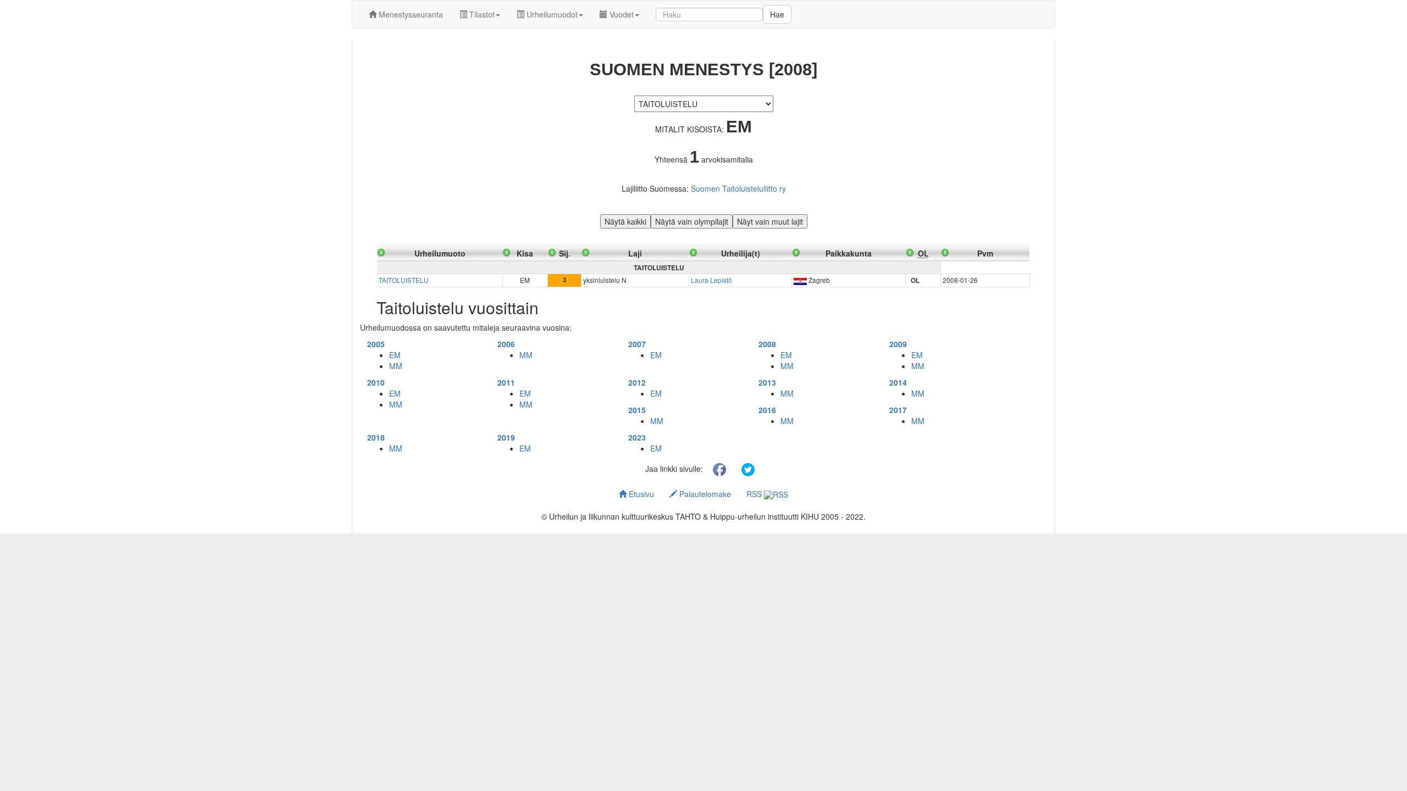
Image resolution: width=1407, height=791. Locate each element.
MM (395, 365)
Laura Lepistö (711, 280)
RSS (755, 493)
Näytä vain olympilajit (691, 221)
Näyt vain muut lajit (770, 221)
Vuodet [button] (620, 14)
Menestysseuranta (409, 14)
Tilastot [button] (481, 14)
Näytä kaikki (625, 221)
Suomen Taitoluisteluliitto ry (738, 188)
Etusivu (640, 493)
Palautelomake (704, 493)
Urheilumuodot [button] (551, 14)
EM (395, 354)
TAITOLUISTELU (404, 280)
